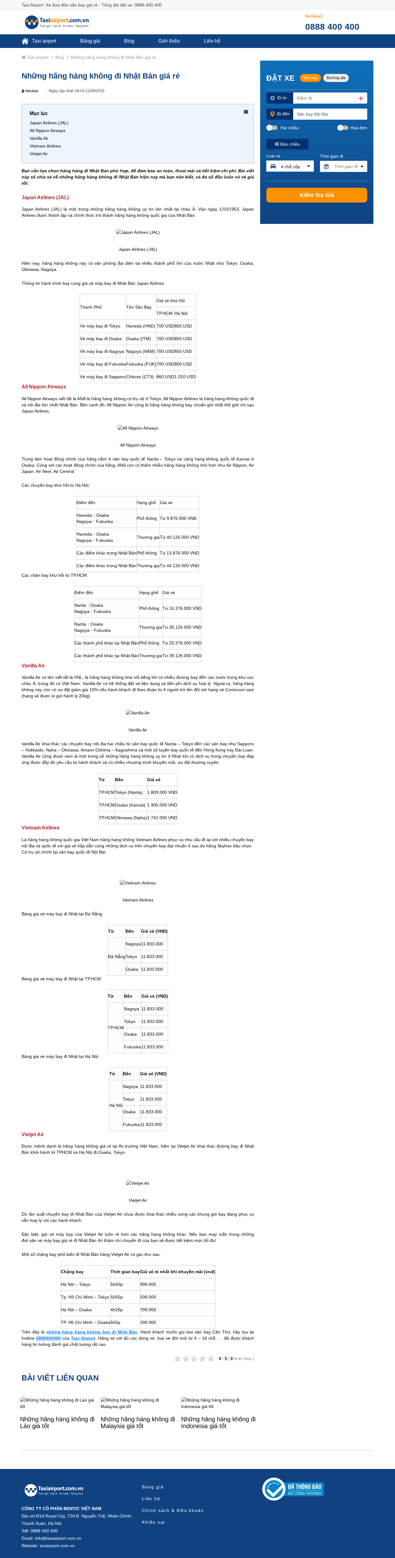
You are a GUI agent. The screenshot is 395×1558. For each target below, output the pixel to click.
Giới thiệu (169, 41)
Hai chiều (289, 127)
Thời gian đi (331, 156)
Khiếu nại (153, 1522)
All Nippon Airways (47, 130)
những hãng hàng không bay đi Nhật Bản (92, 1331)
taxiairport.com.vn (57, 1545)
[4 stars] (202, 1359)
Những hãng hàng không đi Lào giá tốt (57, 1422)
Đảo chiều (290, 144)
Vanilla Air (39, 138)
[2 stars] (186, 1359)
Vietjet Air (39, 153)
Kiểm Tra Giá (317, 195)
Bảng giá (90, 41)
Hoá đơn (358, 127)
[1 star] (177, 1359)
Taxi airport (43, 41)
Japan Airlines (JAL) (49, 122)
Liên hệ (212, 41)
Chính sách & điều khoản (173, 1510)
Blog (129, 41)
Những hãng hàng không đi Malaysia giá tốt (138, 1422)
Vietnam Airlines (45, 145)
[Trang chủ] (53, 1490)
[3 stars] (194, 1359)
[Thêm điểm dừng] (361, 98)
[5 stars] (210, 1359)
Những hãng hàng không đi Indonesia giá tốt (218, 1422)
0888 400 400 (332, 27)
